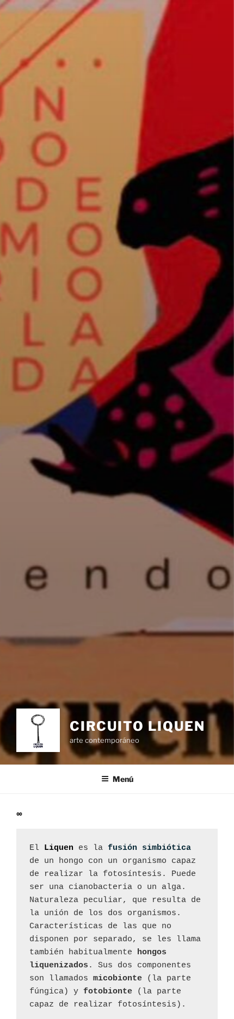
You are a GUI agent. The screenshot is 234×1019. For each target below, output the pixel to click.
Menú (123, 779)
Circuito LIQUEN (137, 726)
